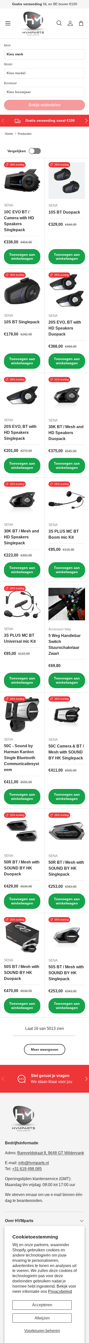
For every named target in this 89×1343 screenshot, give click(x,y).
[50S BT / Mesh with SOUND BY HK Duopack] (22, 935)
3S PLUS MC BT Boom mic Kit (63, 534)
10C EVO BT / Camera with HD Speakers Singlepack (19, 221)
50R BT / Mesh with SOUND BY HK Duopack (22, 868)
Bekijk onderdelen (45, 105)
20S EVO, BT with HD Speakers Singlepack (20, 432)
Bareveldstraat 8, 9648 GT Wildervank (50, 1153)
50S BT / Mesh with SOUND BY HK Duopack (21, 973)
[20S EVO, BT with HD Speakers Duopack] (66, 290)
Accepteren (42, 1305)
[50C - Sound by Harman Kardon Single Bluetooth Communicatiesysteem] (22, 714)
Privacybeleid (60, 1291)
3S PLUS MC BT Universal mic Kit (20, 638)
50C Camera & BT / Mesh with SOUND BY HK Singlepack (66, 752)
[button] (81, 23)
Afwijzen (42, 1318)
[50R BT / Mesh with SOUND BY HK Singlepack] (66, 831)
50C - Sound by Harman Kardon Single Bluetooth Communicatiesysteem (21, 758)
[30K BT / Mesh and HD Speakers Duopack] (66, 395)
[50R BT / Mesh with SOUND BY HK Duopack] (22, 831)
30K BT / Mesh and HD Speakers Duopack (66, 433)
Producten (25, 134)
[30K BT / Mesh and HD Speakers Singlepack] (22, 500)
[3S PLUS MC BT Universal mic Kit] (22, 604)
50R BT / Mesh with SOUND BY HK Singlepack (66, 868)
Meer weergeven (44, 1049)
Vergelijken (16, 151)
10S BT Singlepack (22, 322)
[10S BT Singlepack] (22, 290)
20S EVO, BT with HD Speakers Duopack (64, 328)
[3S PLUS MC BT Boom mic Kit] (66, 500)
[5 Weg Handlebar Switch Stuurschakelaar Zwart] (66, 604)
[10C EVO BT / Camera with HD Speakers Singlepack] (22, 180)
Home (9, 134)
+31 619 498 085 (27, 1169)
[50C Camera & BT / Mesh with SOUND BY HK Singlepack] (66, 714)
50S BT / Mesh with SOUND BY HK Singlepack (66, 973)
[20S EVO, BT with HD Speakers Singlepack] (22, 395)
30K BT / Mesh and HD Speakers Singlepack (21, 537)
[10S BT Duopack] (66, 180)
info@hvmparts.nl (33, 1163)
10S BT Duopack (64, 212)
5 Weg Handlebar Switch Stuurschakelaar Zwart (64, 645)
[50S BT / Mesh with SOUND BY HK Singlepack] (66, 935)
